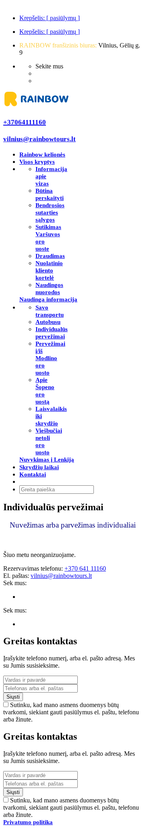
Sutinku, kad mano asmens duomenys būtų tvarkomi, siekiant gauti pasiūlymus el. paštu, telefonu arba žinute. (71, 712)
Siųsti (13, 697)
